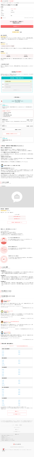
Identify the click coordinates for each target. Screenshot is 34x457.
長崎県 (3, 401)
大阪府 (19, 381)
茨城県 (3, 360)
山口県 (3, 392)
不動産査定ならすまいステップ (5, 437)
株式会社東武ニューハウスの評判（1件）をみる (27, 318)
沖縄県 (19, 405)
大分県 (3, 403)
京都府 (3, 381)
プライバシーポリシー (17, 427)
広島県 (19, 391)
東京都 (19, 363)
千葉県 (3, 363)
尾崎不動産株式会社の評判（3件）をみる (28, 307)
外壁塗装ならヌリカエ (4, 436)
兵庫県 (3, 383)
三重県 (3, 380)
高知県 (3, 395)
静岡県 (19, 374)
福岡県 (3, 400)
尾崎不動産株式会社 (7, 300)
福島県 (3, 355)
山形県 (19, 354)
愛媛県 (19, 394)
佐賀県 (19, 400)
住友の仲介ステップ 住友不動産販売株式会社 (11, 321)
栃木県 (19, 360)
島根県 (19, 389)
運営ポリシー (17, 411)
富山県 (19, 369)
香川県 (3, 394)
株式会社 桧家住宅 (5, 208)
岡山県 (3, 391)
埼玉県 (19, 361)
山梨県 (3, 372)
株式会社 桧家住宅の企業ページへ (17, 222)
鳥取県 (3, 389)
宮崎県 (19, 403)
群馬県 (3, 361)
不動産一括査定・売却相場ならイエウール (7, 435)
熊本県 (19, 401)
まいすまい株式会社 (7, 332)
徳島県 (19, 392)
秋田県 (3, 354)
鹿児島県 (3, 405)
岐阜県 (3, 374)
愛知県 (3, 375)
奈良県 (19, 383)
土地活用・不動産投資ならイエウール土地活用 (7, 440)
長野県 (19, 372)
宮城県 (19, 352)
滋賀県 (19, 380)
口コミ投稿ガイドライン (17, 414)
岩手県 (3, 352)
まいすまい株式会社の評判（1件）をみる (28, 339)
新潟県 (3, 369)
